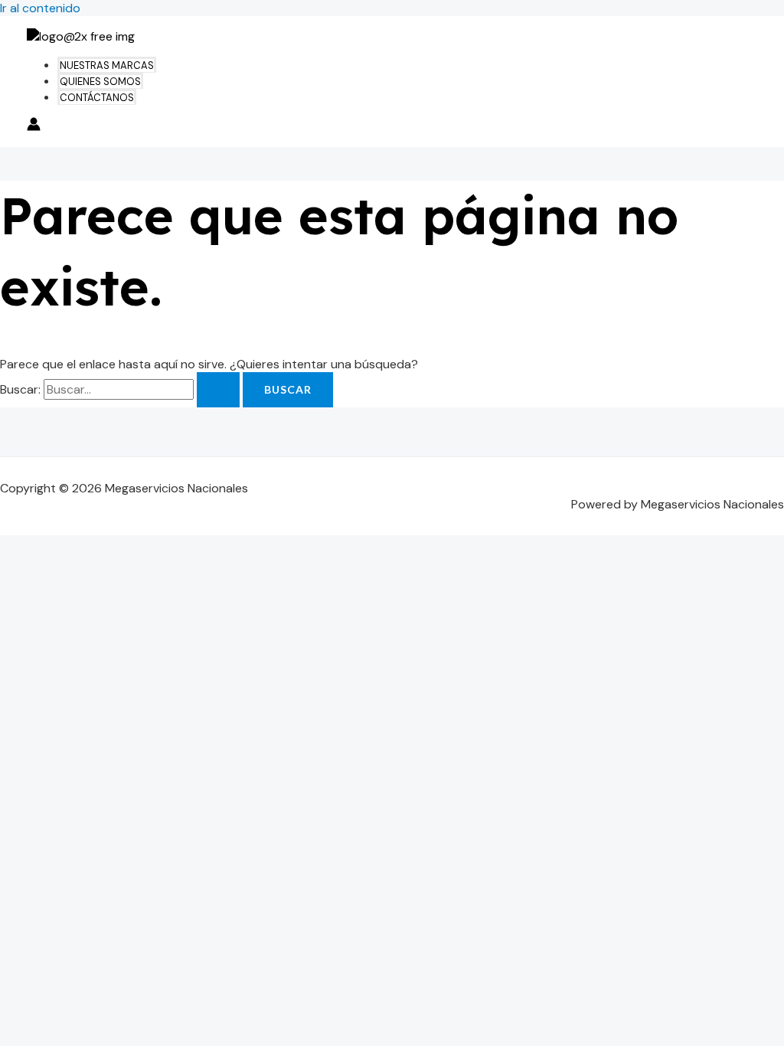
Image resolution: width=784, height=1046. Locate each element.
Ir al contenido (40, 8)
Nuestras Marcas (107, 65)
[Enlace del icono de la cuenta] (34, 126)
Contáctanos (97, 97)
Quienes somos (100, 81)
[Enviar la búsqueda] (218, 389)
